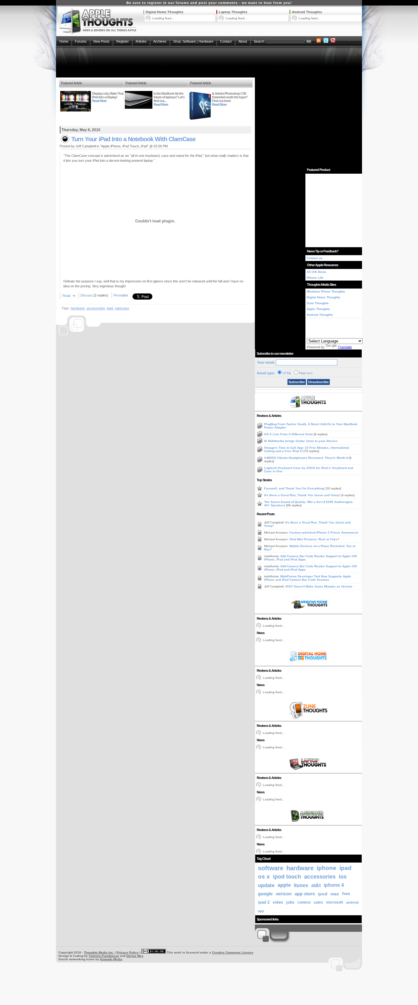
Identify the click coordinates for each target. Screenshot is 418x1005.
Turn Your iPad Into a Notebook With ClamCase (133, 139)
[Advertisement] (209, 62)
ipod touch (287, 876)
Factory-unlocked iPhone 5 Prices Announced (323, 532)
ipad (110, 308)
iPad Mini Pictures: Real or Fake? (314, 539)
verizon (284, 893)
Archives (159, 41)
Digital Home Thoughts (164, 12)
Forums (81, 41)
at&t (316, 885)
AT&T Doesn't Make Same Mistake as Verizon (318, 586)
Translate (345, 347)
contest (304, 902)
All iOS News (316, 272)
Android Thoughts (307, 12)
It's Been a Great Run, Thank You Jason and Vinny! (302, 495)
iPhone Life (315, 277)
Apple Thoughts (318, 309)
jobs (290, 902)
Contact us (315, 258)
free (346, 893)
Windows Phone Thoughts (326, 291)
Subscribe (297, 382)
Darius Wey (135, 956)
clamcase (122, 308)
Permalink (121, 295)
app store (305, 893)
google (265, 893)
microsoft (334, 902)
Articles (141, 41)
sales (318, 902)
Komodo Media (111, 959)
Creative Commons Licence (232, 952)
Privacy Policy (128, 952)
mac (334, 893)
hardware (78, 308)
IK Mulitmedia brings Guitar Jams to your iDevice (301, 441)
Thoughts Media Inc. (99, 952)
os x (264, 876)
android (352, 902)
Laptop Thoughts (233, 12)
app (261, 911)
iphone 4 (334, 885)
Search (259, 41)
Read (66, 295)
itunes (301, 885)
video (278, 902)
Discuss (86, 295)
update (266, 885)
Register (122, 41)
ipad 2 (264, 902)
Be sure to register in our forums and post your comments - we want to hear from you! (209, 3)
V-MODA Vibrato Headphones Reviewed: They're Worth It (306, 457)
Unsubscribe (318, 382)
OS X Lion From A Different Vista (289, 434)
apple (284, 885)
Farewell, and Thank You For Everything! (295, 488)
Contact (226, 41)
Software (189, 41)
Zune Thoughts (318, 303)
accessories (96, 308)
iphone (326, 868)
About (242, 41)
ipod (322, 893)
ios (343, 877)
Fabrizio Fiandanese (104, 956)
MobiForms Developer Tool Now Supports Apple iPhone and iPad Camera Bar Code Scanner (307, 578)
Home (63, 41)
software (270, 868)
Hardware (206, 41)
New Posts (101, 41)
